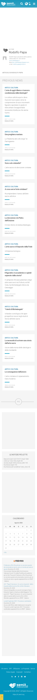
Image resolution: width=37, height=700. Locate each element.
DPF (10, 669)
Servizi (33, 669)
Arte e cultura (11, 88)
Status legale (10, 672)
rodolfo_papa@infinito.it (19, 64)
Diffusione (16, 669)
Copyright (19, 672)
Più (18, 402)
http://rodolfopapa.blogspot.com (20, 62)
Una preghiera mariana (13, 134)
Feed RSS (19, 561)
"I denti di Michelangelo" (14, 309)
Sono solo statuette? (13, 163)
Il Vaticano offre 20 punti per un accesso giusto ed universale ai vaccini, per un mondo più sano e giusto (18, 567)
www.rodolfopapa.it (14, 60)
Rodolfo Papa (9, 121)
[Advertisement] (18, 27)
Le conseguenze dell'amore (15, 372)
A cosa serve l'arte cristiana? (16, 189)
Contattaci (27, 672)
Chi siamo (4, 669)
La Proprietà (25, 669)
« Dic (5, 552)
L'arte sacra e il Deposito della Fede (18, 247)
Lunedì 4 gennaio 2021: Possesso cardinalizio (17, 601)
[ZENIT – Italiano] (10, 4)
